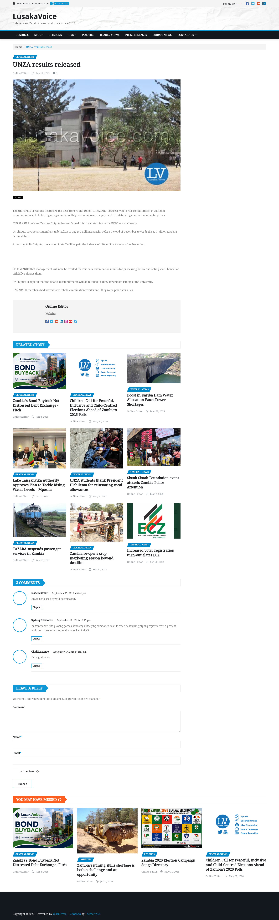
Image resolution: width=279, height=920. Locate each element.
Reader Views (110, 34)
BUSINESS (22, 34)
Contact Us (186, 34)
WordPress (59, 913)
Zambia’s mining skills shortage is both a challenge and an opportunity (106, 870)
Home (18, 47)
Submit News (162, 34)
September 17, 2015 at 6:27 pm (74, 620)
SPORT (38, 34)
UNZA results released (39, 47)
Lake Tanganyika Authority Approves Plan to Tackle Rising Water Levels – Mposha (39, 485)
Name (17, 737)
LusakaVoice (35, 16)
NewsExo (75, 913)
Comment (19, 707)
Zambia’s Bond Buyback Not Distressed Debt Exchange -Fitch (36, 405)
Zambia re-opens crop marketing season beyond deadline (91, 558)
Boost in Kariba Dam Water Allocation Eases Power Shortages (150, 399)
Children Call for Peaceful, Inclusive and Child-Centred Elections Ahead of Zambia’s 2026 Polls (236, 864)
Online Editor (21, 73)
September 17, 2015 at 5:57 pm (70, 651)
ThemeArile (92, 913)
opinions (55, 34)
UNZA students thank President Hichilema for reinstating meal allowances (96, 485)
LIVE (71, 34)
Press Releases (136, 34)
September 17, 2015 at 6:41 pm (69, 593)
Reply (36, 607)
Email (17, 753)
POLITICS (88, 34)
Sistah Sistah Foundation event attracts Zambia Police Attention (153, 482)
